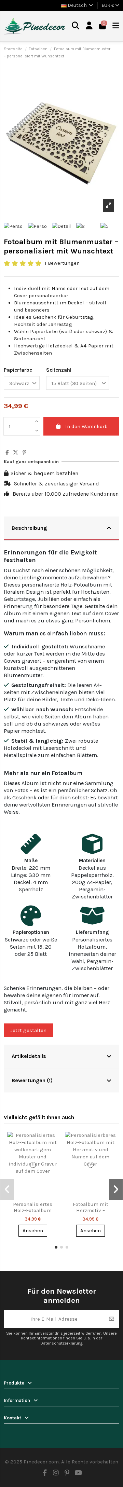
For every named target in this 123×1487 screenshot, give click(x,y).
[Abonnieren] (111, 1319)
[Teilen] (7, 453)
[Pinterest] (24, 453)
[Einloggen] (89, 26)
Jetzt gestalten (28, 1030)
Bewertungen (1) (32, 1080)
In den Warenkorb (86, 426)
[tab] (61, 529)
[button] (56, 1247)
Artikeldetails (29, 1056)
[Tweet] (15, 453)
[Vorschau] (52, 1142)
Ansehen (33, 1230)
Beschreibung (29, 528)
